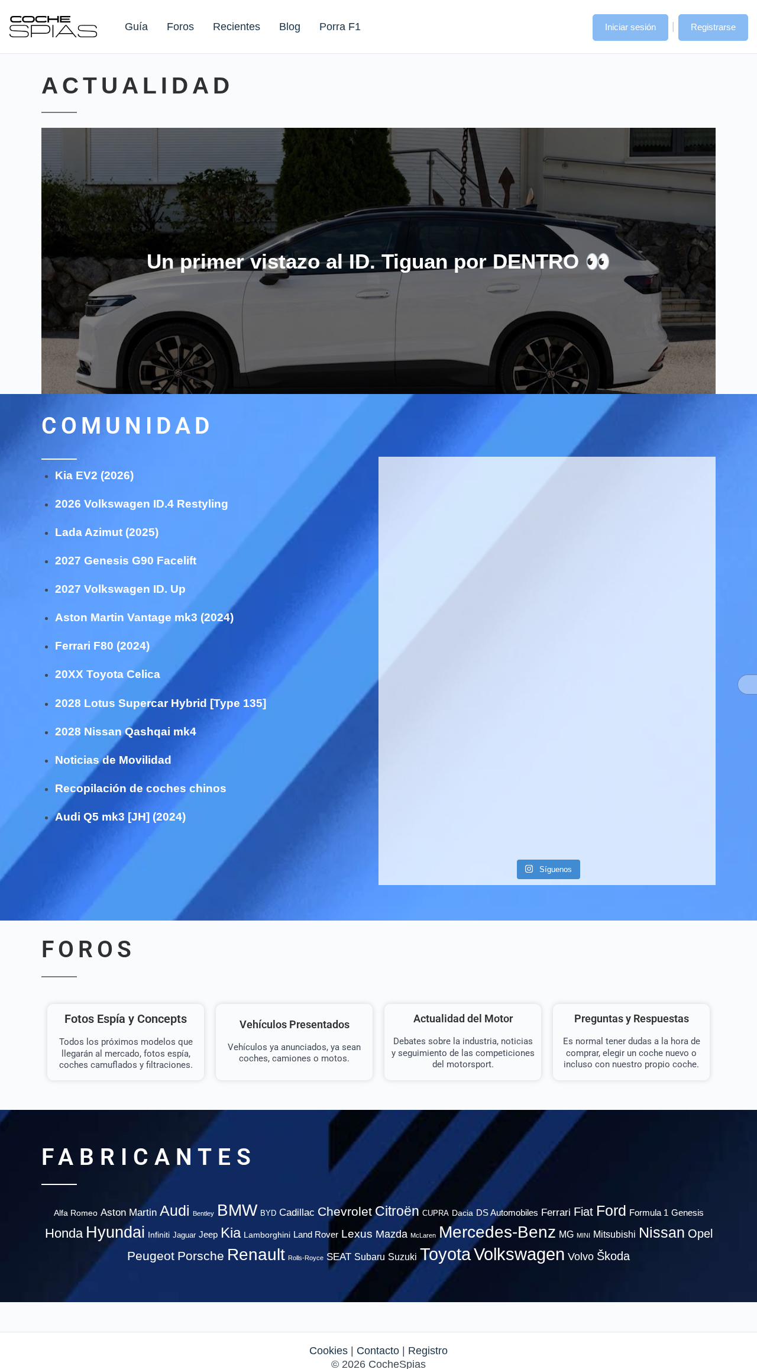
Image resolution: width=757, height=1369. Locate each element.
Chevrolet (345, 1211)
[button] (572, 26)
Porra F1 (339, 27)
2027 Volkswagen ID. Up (120, 589)
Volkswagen (519, 1254)
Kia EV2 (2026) (94, 475)
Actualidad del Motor (463, 1018)
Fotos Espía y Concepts (125, 1019)
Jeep (208, 1234)
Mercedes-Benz (497, 1231)
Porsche (200, 1256)
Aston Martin (129, 1212)
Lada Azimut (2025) (106, 532)
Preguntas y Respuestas (631, 1018)
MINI (583, 1235)
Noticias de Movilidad (113, 760)
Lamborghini (267, 1235)
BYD (268, 1213)
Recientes (236, 27)
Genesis (687, 1212)
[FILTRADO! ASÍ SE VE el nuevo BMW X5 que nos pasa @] (432, 608)
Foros (180, 27)
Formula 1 (648, 1213)
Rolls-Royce (305, 1257)
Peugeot (150, 1256)
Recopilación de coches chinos (141, 788)
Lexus (357, 1234)
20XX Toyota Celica (107, 674)
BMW (237, 1210)
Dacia (462, 1213)
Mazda (391, 1234)
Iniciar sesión (630, 27)
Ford (611, 1211)
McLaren (423, 1235)
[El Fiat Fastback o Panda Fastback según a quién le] (432, 780)
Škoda (613, 1256)
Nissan (662, 1232)
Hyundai (115, 1232)
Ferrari (556, 1212)
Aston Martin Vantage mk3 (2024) (144, 617)
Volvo (581, 1257)
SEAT (338, 1257)
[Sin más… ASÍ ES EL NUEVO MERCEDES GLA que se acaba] (547, 498)
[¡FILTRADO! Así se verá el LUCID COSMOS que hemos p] (547, 629)
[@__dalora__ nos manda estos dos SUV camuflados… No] (432, 505)
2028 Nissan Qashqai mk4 (125, 731)
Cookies (328, 1351)
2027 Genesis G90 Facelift (125, 560)
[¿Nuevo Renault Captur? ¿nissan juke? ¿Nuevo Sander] (661, 636)
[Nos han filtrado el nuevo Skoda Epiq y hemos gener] (661, 780)
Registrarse (713, 27)
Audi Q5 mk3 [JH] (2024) (120, 817)
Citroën (397, 1211)
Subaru (369, 1257)
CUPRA (435, 1213)
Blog (289, 27)
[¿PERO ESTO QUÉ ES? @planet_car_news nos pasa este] (661, 512)
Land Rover (315, 1234)
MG (566, 1234)
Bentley (203, 1213)
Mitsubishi (614, 1234)
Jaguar (184, 1235)
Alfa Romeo (76, 1213)
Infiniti (159, 1235)
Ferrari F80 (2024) (102, 646)
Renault (256, 1254)
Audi (175, 1210)
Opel (700, 1233)
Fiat (583, 1211)
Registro (428, 1351)
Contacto (378, 1351)
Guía (136, 27)
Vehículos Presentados (295, 1024)
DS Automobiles (507, 1213)
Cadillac (297, 1212)
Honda (64, 1233)
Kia (231, 1233)
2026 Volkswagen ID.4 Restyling (141, 504)
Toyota (445, 1254)
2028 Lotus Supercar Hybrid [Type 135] (160, 703)
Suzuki (402, 1256)
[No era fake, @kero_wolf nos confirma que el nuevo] (547, 745)
